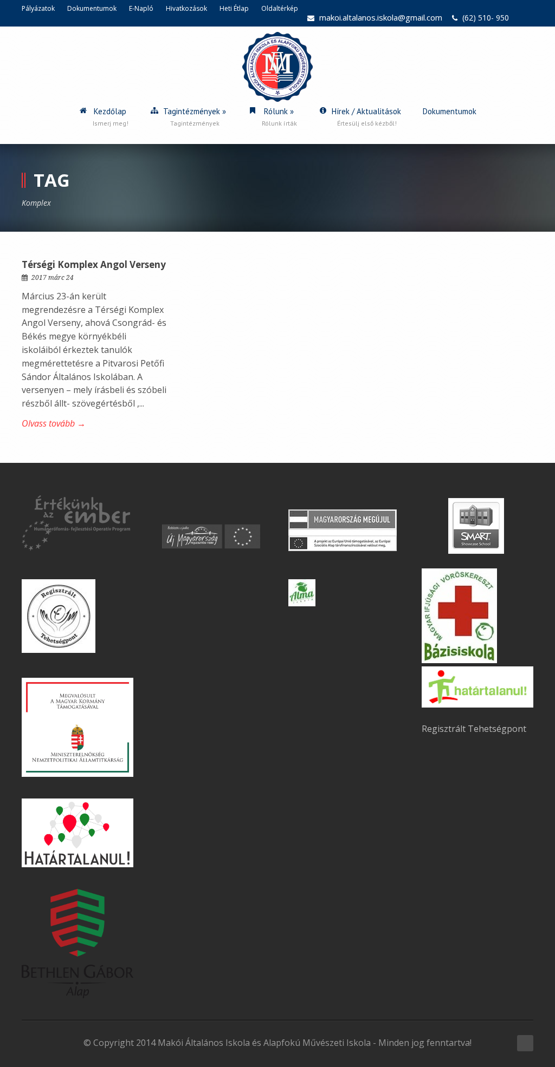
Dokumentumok (92, 8)
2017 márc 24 (52, 278)
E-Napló (141, 8)
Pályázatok (38, 8)
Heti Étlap (234, 8)
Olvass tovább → (54, 423)
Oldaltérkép (279, 8)
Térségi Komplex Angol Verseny (94, 264)
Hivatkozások (186, 8)
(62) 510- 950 (485, 17)
